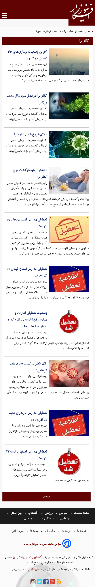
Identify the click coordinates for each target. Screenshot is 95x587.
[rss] (59, 582)
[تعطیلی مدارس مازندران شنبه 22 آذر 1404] (69, 423)
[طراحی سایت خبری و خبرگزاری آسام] (66, 544)
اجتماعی (65, 518)
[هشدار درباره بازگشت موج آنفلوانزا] (69, 180)
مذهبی (28, 518)
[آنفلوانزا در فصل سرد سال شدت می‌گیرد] (69, 105)
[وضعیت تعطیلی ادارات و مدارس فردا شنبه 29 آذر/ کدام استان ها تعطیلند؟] (69, 323)
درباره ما (81, 530)
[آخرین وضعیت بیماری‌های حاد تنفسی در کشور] (69, 61)
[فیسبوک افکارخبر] (46, 582)
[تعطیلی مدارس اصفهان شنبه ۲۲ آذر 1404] (69, 461)
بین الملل (16, 513)
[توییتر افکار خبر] (39, 582)
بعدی (46, 496)
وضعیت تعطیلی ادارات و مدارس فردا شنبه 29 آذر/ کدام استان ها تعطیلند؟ (27, 319)
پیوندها (34, 530)
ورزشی (48, 513)
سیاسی (63, 513)
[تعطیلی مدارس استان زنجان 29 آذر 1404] (69, 229)
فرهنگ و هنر (46, 518)
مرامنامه (66, 530)
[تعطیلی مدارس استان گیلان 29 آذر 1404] (69, 279)
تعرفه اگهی (18, 530)
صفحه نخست (81, 513)
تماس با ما (50, 530)
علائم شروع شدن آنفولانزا (30, 134)
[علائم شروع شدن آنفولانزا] (69, 144)
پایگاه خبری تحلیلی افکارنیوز (28, 557)
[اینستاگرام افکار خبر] (32, 582)
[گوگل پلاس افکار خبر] (52, 582)
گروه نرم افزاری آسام (39, 569)
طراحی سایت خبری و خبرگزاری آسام (42, 544)
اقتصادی (33, 513)
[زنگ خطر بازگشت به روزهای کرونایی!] (69, 373)
